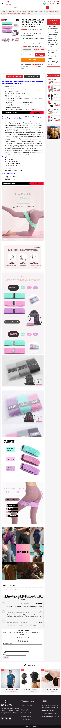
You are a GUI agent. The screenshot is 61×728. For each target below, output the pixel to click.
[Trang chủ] (24, 3)
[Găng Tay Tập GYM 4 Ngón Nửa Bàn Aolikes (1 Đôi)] (50, 678)
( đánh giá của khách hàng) (35, 29)
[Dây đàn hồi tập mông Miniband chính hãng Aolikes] (51, 97)
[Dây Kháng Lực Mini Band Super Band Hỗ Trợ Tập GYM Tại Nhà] (51, 82)
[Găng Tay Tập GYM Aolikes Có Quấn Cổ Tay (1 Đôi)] (30, 678)
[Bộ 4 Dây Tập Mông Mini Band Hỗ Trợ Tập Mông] (51, 112)
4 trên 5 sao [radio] (25, 641)
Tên (4, 652)
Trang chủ (4, 11)
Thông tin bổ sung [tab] (32, 76)
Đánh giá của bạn (23, 638)
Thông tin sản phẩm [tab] (14, 76)
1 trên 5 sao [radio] (19, 641)
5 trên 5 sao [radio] (27, 641)
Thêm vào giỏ (40, 54)
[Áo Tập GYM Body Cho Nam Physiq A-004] (10, 678)
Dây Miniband (38, 11)
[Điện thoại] (49, 3)
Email (4, 654)
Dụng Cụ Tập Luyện (28, 11)
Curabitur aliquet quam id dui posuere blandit (30, 716)
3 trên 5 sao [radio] (23, 641)
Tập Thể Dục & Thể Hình (15, 11)
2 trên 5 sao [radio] (21, 641)
